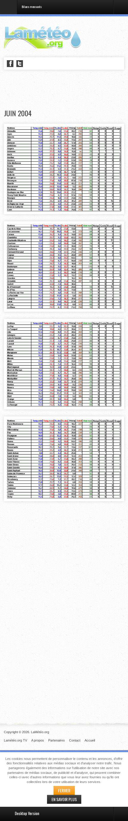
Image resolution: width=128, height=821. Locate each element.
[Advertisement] (66, 89)
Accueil (90, 740)
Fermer (64, 790)
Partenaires (56, 740)
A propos (37, 740)
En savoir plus (64, 799)
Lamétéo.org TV (15, 740)
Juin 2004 (18, 113)
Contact (74, 740)
